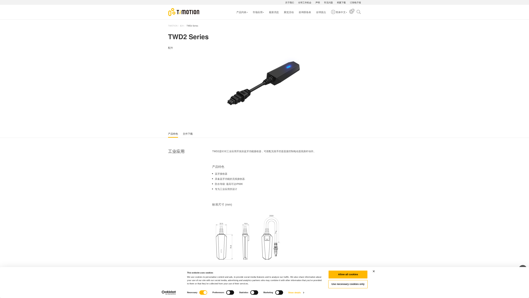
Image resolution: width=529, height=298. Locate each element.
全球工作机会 (304, 2)
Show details (294, 292)
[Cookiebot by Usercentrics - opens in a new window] (169, 293)
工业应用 (176, 151)
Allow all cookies (348, 274)
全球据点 (321, 12)
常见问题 (328, 2)
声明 (317, 2)
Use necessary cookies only (348, 284)
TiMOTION (172, 25)
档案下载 (341, 2)
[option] (264, 83)
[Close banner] (374, 271)
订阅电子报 (355, 2)
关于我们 (289, 2)
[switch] (230, 292)
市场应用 (258, 12)
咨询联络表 (305, 12)
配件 (182, 25)
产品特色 (173, 133)
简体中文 (341, 12)
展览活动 (289, 12)
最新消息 (274, 12)
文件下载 (188, 133)
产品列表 (241, 12)
